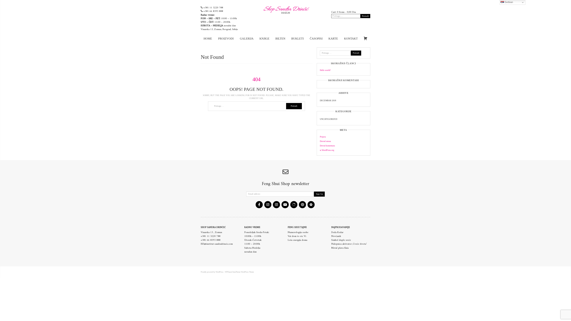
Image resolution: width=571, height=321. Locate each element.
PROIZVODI (226, 38)
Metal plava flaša (340, 248)
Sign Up (319, 194)
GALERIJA (247, 38)
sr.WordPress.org (327, 150)
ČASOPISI (316, 38)
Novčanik (336, 236)
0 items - (346, 12)
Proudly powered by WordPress (212, 272)
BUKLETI (297, 38)
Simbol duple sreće (341, 240)
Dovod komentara (327, 146)
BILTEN (280, 38)
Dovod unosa (325, 141)
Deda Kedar (337, 232)
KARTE (333, 38)
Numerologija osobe (298, 232)
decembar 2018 (328, 100)
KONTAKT (351, 38)
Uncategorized (328, 119)
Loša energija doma (297, 240)
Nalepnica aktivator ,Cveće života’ (349, 244)
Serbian (508, 2)
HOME (208, 38)
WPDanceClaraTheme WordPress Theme (239, 272)
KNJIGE (264, 38)
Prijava (323, 137)
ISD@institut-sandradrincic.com (217, 244)
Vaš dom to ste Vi (297, 236)
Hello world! (325, 70)
